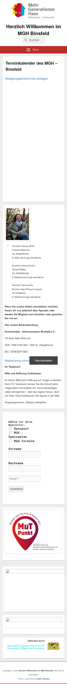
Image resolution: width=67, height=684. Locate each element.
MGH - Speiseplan (17, 435)
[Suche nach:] (33, 40)
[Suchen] (25, 40)
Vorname (14, 449)
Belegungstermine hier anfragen (27, 78)
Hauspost (20, 428)
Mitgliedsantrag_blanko (17, 360)
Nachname (15, 463)
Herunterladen (43, 360)
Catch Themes (43, 678)
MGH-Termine (23, 441)
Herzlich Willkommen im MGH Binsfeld (33, 30)
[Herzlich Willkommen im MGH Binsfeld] (33, 19)
